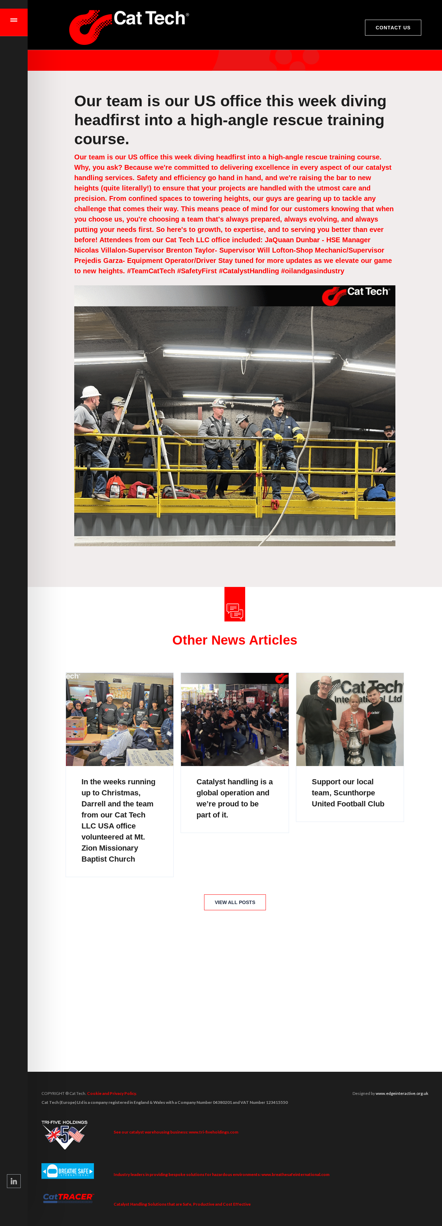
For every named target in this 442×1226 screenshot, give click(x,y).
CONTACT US (393, 27)
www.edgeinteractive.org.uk (402, 1093)
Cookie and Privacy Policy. (112, 1093)
